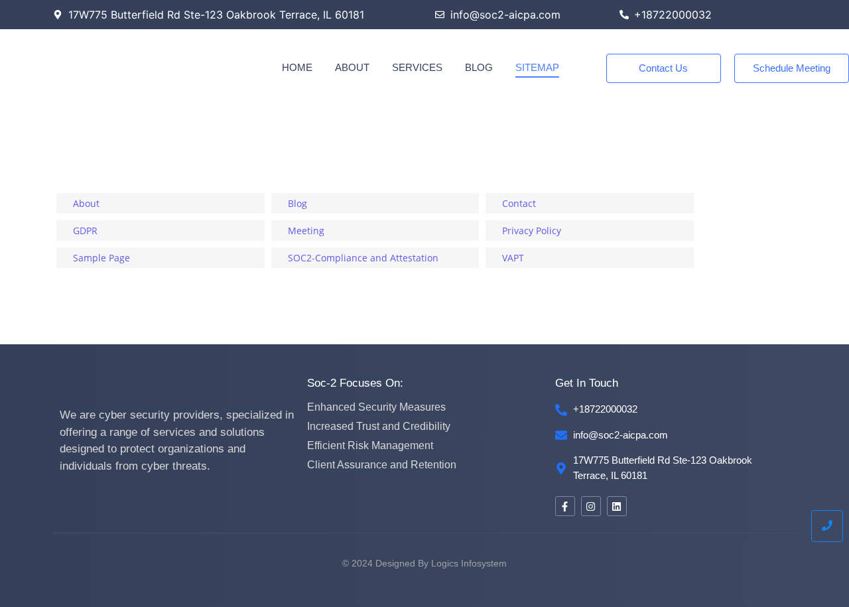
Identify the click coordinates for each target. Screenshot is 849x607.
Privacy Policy (531, 230)
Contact (519, 203)
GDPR (85, 230)
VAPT (513, 257)
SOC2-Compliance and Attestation (363, 257)
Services (417, 67)
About (352, 67)
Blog (479, 67)
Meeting (306, 230)
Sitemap (537, 67)
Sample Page (101, 257)
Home (297, 67)
